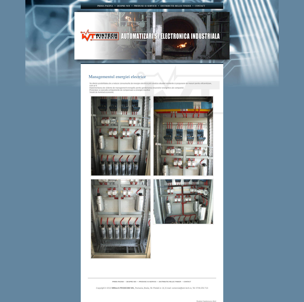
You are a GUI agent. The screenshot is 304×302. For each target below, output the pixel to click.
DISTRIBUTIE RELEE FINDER (176, 5)
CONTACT (200, 5)
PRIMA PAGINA (105, 5)
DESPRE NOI (123, 5)
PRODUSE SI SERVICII (145, 5)
